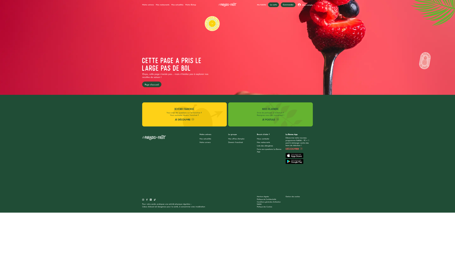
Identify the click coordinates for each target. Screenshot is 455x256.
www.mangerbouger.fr (201, 204)
